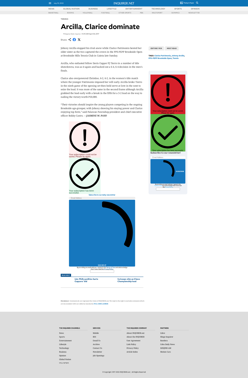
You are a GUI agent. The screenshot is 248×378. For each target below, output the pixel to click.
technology (158, 9)
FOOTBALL (105, 13)
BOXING (70, 13)
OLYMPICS (175, 13)
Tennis (64, 19)
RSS (94, 337)
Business (62, 352)
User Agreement (133, 340)
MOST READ (172, 48)
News (51, 9)
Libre (162, 333)
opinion (195, 9)
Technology (64, 348)
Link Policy (131, 344)
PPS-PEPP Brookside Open (160, 58)
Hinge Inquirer (166, 337)
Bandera (164, 340)
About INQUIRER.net (135, 333)
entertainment (134, 9)
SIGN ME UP (102, 265)
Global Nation (65, 359)
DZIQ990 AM (165, 348)
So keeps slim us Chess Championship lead (129, 280)
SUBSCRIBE (180, 171)
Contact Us (97, 348)
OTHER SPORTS (125, 13)
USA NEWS (64, 363)
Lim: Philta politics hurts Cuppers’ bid (86, 280)
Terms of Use (110, 267)
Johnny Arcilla (178, 55)
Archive (96, 344)
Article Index (132, 352)
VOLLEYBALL (87, 13)
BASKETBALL (53, 13)
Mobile (96, 333)
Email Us (96, 340)
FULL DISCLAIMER (101, 304)
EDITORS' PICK (156, 48)
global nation (71, 9)
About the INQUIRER (135, 337)
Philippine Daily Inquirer (72, 34)
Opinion (62, 355)
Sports (62, 337)
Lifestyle (62, 344)
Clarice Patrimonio (162, 55)
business (93, 9)
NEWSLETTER (194, 13)
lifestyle (112, 9)
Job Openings (98, 355)
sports (178, 9)
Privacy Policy (108, 269)
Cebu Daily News (167, 344)
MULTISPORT (157, 13)
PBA (141, 13)
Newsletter (97, 352)
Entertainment (65, 340)
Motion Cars (165, 352)
